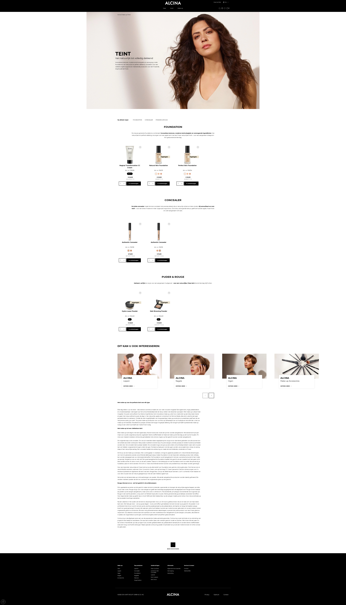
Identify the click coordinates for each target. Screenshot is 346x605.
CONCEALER (149, 120)
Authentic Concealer (129, 242)
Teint (118, 568)
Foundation (137, 573)
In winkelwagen (133, 183)
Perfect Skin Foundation (187, 165)
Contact (186, 568)
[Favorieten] (224, 8)
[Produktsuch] (220, 8)
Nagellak (136, 575)
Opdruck (216, 594)
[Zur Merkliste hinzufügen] (140, 147)
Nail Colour (154, 579)
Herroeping (170, 571)
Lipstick (136, 568)
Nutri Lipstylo (154, 577)
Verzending (170, 573)
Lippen (119, 571)
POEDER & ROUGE (162, 120)
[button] (205, 395)
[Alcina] (173, 3)
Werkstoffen (187, 571)
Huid (171, 8)
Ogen (118, 573)
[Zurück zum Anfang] (173, 544)
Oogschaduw (137, 580)
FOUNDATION (137, 120)
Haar (164, 8)
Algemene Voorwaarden (174, 568)
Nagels (119, 575)
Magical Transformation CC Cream (129, 167)
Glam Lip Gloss (155, 568)
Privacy (207, 594)
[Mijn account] (222, 8)
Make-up (180, 8)
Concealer (137, 571)
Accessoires (120, 578)
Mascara (136, 578)
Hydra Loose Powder (130, 311)
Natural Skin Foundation (158, 165)
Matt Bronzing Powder (158, 311)
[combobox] (122, 184)
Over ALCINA (217, 2)
